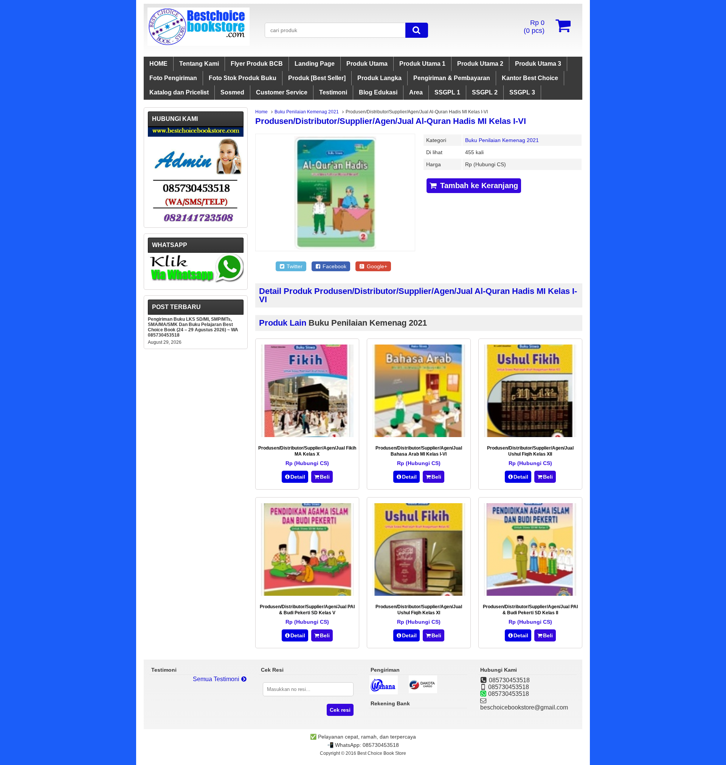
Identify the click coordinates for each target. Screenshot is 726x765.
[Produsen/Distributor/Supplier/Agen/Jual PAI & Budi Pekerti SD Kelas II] (530, 593)
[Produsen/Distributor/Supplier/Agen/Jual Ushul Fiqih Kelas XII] (530, 435)
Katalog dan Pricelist (179, 92)
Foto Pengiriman (173, 78)
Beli (325, 477)
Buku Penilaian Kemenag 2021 (307, 111)
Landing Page (315, 63)
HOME (158, 63)
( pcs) (534, 26)
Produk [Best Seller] (317, 78)
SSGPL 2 (485, 92)
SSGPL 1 (447, 92)
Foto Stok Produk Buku (242, 78)
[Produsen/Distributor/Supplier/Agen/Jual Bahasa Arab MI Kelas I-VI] (418, 435)
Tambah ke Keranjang (478, 185)
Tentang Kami (199, 63)
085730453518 (381, 745)
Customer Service (281, 92)
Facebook (333, 266)
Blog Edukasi (378, 92)
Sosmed (232, 92)
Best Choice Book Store (381, 753)
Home (261, 111)
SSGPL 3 (522, 92)
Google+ (376, 266)
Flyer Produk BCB (257, 63)
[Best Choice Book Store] (198, 43)
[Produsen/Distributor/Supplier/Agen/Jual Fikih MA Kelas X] (307, 435)
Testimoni (333, 92)
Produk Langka (379, 78)
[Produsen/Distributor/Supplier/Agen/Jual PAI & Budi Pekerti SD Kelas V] (307, 593)
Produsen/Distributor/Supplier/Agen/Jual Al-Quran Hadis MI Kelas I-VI (390, 121)
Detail (297, 477)
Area (416, 92)
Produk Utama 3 (538, 63)
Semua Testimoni (217, 679)
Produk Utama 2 (480, 63)
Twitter (293, 266)
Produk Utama (367, 63)
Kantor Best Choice (530, 78)
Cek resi (340, 710)
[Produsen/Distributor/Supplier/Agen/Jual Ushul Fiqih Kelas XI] (418, 593)
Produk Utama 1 (422, 63)
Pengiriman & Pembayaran (451, 78)
